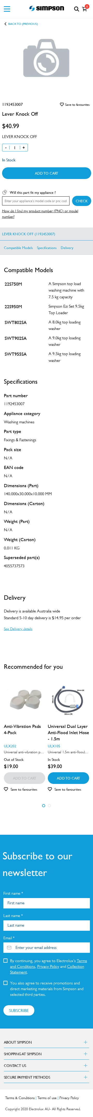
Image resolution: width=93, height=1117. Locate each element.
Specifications (47, 247)
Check (82, 200)
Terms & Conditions (20, 1098)
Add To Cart (46, 173)
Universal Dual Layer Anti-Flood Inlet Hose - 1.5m (68, 732)
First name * (13, 893)
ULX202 (10, 745)
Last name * (13, 915)
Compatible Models (18, 247)
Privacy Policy (48, 966)
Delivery (67, 247)
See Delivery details (18, 629)
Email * (8, 937)
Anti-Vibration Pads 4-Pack (22, 729)
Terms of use (47, 1098)
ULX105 (54, 745)
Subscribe (19, 1010)
